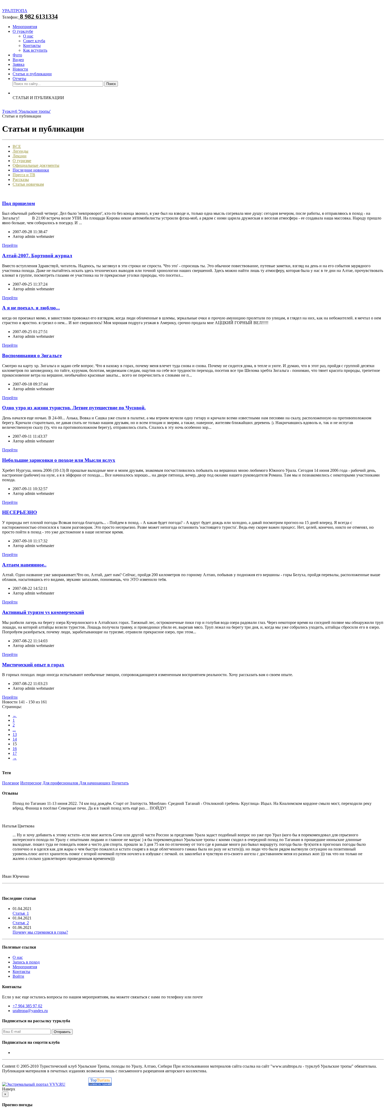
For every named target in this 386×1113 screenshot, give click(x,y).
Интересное (30, 783)
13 (15, 734)
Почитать (120, 783)
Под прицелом (18, 203)
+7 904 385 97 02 (27, 1006)
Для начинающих (95, 783)
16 (15, 748)
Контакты (32, 45)
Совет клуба (34, 41)
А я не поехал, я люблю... (31, 308)
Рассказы (21, 179)
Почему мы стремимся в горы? (40, 932)
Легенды (20, 151)
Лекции (20, 156)
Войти (18, 976)
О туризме (22, 160)
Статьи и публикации (32, 74)
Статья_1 (21, 913)
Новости (20, 69)
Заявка (18, 64)
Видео (18, 59)
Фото (17, 55)
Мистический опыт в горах (33, 664)
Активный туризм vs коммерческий (43, 612)
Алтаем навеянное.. (24, 565)
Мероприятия (25, 26)
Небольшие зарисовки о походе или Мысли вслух (58, 460)
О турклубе (23, 31)
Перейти (10, 245)
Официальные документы (36, 165)
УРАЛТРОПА (14, 10)
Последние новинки (31, 170)
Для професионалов (61, 783)
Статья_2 (21, 923)
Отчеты (19, 78)
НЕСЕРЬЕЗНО (19, 512)
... (14, 729)
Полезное (10, 783)
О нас (28, 36)
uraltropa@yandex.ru (30, 1010)
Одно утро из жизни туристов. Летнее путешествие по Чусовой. (74, 407)
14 (15, 739)
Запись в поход (26, 962)
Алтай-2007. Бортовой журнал (37, 255)
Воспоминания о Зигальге (32, 355)
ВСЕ (17, 146)
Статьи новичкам (28, 184)
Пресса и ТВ (24, 175)
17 (15, 753)
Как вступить (35, 50)
